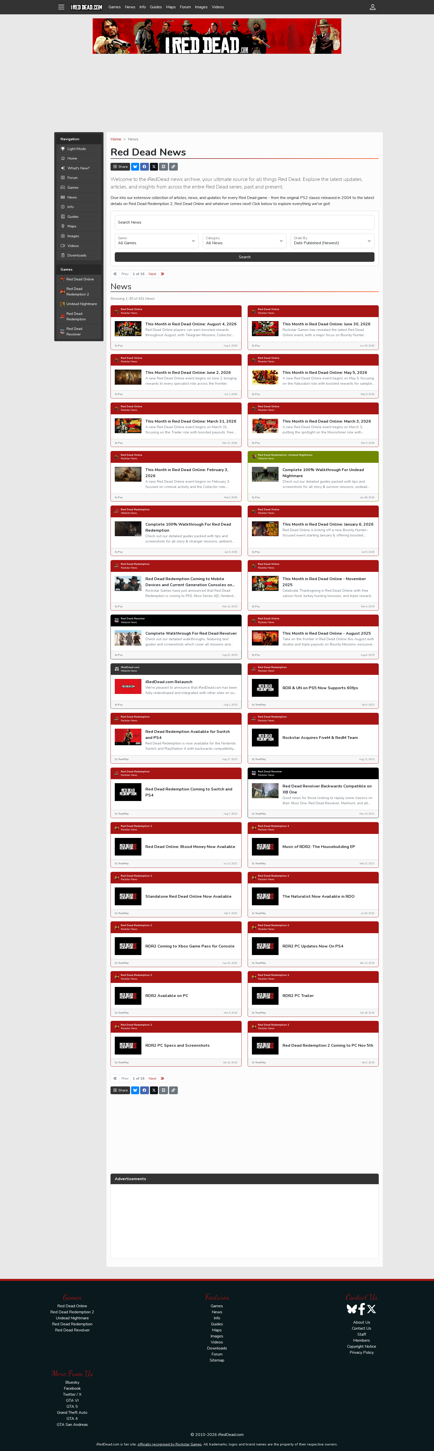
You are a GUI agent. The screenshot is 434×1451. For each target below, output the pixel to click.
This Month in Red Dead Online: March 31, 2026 (190, 421)
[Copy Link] (173, 167)
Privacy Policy (362, 1352)
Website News (266, 458)
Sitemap (217, 1360)
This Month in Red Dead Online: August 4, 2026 (191, 324)
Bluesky (72, 1382)
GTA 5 (72, 1406)
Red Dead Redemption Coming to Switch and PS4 (188, 792)
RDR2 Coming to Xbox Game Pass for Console (190, 946)
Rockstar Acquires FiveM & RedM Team (320, 737)
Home (72, 158)
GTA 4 (72, 1418)
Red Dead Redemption (76, 316)
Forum (185, 7)
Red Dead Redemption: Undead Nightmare (285, 455)
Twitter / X (72, 1394)
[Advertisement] (217, 93)
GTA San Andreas (72, 1424)
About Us (361, 1322)
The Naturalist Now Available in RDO (319, 896)
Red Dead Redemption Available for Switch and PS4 (187, 734)
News (130, 7)
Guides (156, 7)
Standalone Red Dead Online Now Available (188, 896)
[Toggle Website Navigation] (61, 7)
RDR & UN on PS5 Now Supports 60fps (320, 688)
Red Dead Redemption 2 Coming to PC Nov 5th (328, 1045)
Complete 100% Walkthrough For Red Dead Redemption (188, 527)
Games (114, 7)
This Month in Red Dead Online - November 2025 (324, 582)
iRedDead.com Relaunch (168, 682)
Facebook (72, 1388)
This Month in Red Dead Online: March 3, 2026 (327, 421)
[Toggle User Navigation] (373, 7)
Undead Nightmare (82, 303)
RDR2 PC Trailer (298, 995)
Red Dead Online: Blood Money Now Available (190, 846)
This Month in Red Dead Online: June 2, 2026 (188, 372)
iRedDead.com (130, 667)
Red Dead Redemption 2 (78, 291)
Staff (361, 1334)
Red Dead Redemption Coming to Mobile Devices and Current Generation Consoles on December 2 (188, 585)
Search (245, 257)
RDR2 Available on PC (166, 995)
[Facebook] (144, 167)
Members (361, 1340)
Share (122, 166)
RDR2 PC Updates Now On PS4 (313, 946)
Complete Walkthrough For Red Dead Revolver (191, 633)
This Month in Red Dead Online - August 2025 (327, 633)
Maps (171, 7)
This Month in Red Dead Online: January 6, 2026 (328, 524)
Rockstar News (129, 313)
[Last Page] (162, 274)
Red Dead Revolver (74, 331)
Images (201, 7)
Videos (218, 7)
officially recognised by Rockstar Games (170, 1444)
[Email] (163, 167)
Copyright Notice (361, 1346)
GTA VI (72, 1400)
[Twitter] (154, 167)
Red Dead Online (80, 279)
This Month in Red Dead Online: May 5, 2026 (325, 372)
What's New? (79, 168)
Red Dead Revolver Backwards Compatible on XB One (327, 789)
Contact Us (361, 1328)
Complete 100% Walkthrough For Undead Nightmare (323, 473)
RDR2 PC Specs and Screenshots (177, 1045)
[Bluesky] (135, 167)
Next (152, 274)
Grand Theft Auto (72, 1412)
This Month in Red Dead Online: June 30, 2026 (326, 324)
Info (142, 7)
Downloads (77, 255)
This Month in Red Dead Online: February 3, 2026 (186, 473)
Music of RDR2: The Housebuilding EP (319, 846)
